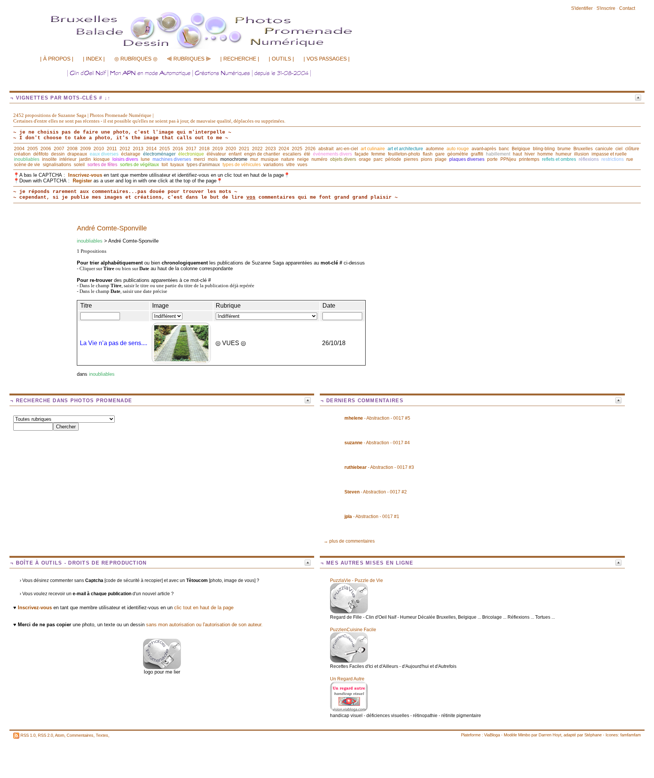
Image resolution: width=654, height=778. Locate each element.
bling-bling (544, 148)
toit (165, 164)
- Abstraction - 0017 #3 (379, 467)
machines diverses (172, 159)
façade (362, 154)
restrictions (612, 159)
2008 (72, 148)
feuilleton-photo (404, 154)
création (22, 154)
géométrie (457, 154)
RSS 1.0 (28, 735)
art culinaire (373, 148)
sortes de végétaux (139, 164)
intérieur (67, 159)
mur (254, 159)
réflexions (589, 159)
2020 (231, 148)
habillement (498, 154)
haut (517, 154)
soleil (79, 164)
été (307, 154)
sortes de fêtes (102, 164)
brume (564, 148)
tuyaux (177, 164)
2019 (217, 148)
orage (365, 159)
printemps (529, 159)
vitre (290, 164)
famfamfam (630, 735)
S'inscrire (605, 8)
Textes (102, 735)
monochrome (234, 159)
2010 (98, 148)
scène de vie (27, 164)
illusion (581, 154)
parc (378, 159)
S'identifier (582, 8)
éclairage (130, 154)
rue (629, 159)
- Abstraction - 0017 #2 (375, 492)
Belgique (521, 148)
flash (428, 154)
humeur (563, 154)
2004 (19, 148)
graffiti (477, 154)
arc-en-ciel (347, 148)
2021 (244, 148)
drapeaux (77, 154)
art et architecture (405, 148)
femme (378, 154)
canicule (604, 148)
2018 (204, 148)
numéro (319, 159)
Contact (627, 8)
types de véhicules (242, 164)
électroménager (159, 154)
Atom (59, 735)
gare (440, 154)
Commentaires (80, 735)
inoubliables (26, 159)
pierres (411, 159)
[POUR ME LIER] (162, 667)
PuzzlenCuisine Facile (353, 629)
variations (273, 164)
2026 (310, 148)
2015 (164, 148)
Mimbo (524, 735)
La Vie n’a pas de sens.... (113, 343)
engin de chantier (262, 154)
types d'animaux (203, 164)
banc (504, 148)
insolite (49, 159)
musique (270, 159)
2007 (59, 148)
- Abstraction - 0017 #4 (377, 442)
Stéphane (593, 735)
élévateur (216, 154)
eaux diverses (104, 154)
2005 (32, 148)
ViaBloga (492, 735)
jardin (85, 159)
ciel (619, 148)
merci (199, 159)
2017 (191, 148)
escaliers (292, 154)
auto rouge (458, 148)
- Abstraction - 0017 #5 (377, 418)
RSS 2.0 (45, 735)
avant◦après (484, 148)
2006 (45, 148)
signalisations (57, 164)
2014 (151, 148)
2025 (297, 148)
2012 (125, 148)
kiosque (101, 159)
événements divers (332, 154)
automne (435, 148)
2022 (257, 148)
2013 (138, 148)
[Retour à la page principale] (217, 48)
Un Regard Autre (347, 679)
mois (213, 159)
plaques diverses (466, 159)
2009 (85, 148)
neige (303, 159)
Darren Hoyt (550, 735)
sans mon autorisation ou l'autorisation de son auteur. (204, 624)
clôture (632, 148)
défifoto (40, 154)
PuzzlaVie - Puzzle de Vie (356, 580)
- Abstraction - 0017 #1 (371, 516)
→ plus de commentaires (349, 541)
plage (441, 159)
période (393, 159)
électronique (191, 154)
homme (545, 154)
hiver (530, 154)
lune (145, 159)
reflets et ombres (559, 159)
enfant (235, 154)
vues (302, 164)
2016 (178, 148)
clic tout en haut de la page (204, 607)
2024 (284, 148)
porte (492, 159)
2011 (112, 148)
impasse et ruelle (609, 154)
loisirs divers (125, 159)
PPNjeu (508, 159)
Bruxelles (583, 148)
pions (426, 159)
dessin (58, 154)
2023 (270, 148)
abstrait (325, 148)
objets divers (343, 159)
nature (287, 159)
